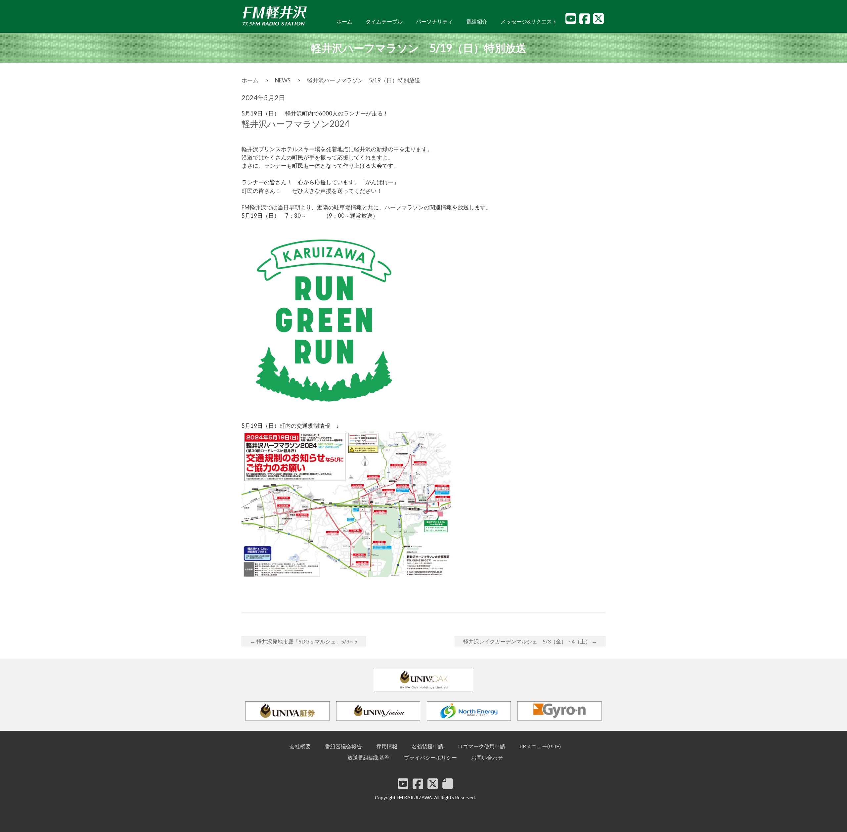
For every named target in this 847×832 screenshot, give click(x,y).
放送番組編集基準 (368, 757)
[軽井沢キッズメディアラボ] (447, 783)
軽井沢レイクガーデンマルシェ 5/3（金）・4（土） (530, 641)
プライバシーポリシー (430, 757)
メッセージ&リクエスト (529, 21)
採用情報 (386, 746)
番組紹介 (476, 21)
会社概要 (300, 746)
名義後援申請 (427, 746)
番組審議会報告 (343, 746)
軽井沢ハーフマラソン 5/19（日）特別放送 (363, 80)
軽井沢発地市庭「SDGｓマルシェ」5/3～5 (303, 641)
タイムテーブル (384, 21)
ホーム (344, 21)
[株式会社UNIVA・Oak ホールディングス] (423, 688)
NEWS (282, 80)
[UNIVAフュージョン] (378, 717)
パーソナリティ (434, 21)
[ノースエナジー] (469, 717)
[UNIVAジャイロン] (559, 717)
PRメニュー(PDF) (540, 746)
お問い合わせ (487, 757)
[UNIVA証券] (287, 717)
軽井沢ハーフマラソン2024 (295, 123)
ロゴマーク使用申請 (481, 746)
